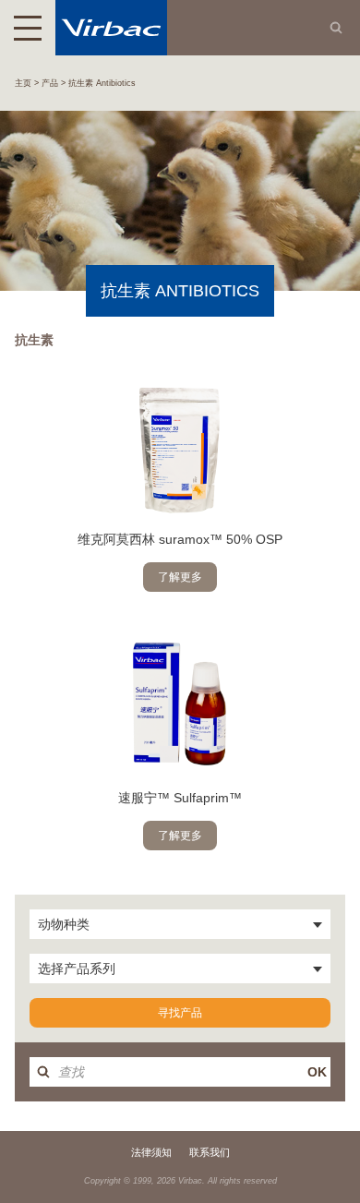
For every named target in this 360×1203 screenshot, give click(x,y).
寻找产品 (180, 1012)
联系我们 (209, 1152)
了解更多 (180, 577)
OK (317, 1072)
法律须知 (151, 1152)
